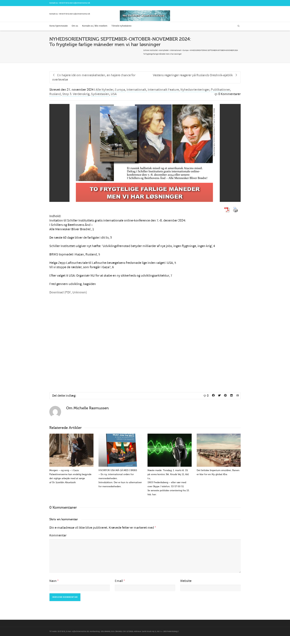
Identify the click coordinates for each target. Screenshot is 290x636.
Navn (53, 581)
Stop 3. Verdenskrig (75, 94)
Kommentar (57, 535)
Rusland (55, 94)
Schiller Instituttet (150, 50)
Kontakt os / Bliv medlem (94, 25)
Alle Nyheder (104, 89)
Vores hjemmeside (58, 25)
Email (119, 581)
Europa (120, 89)
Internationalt (136, 89)
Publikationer (220, 89)
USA (114, 94)
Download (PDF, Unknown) (68, 292)
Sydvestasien (100, 94)
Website (185, 581)
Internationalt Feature (163, 89)
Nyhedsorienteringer (194, 89)
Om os (75, 25)
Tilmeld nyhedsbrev (121, 25)
